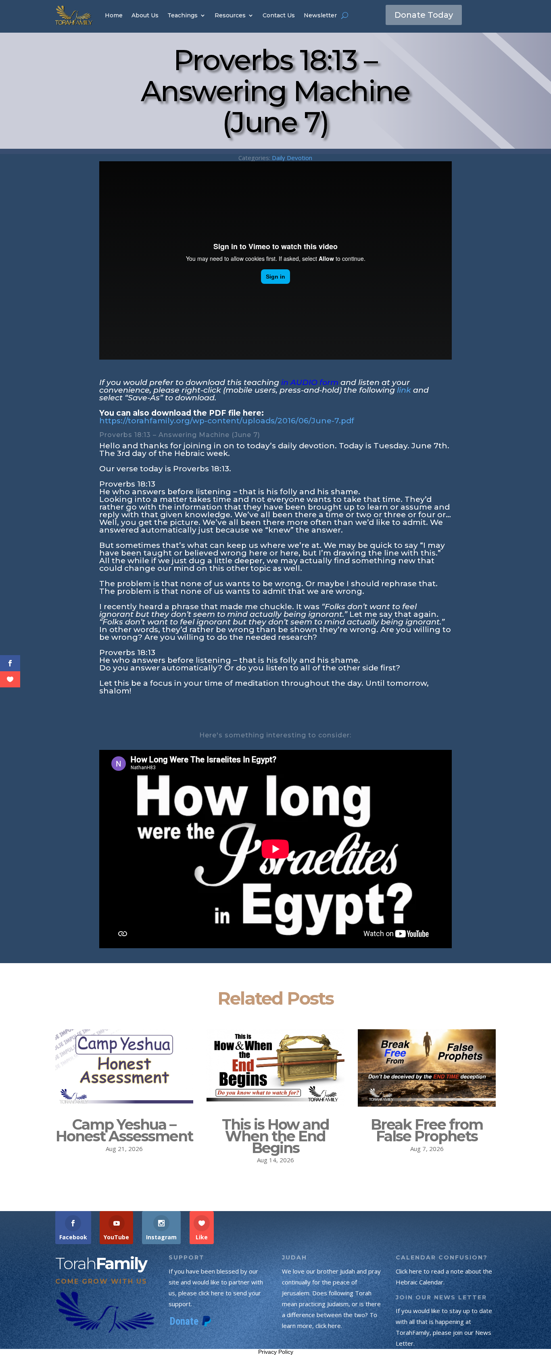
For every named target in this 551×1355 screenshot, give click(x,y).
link (404, 390)
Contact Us (279, 15)
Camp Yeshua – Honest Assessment (124, 1130)
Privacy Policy (275, 1352)
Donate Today (423, 15)
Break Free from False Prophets (427, 1130)
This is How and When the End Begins (275, 1136)
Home (114, 15)
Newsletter (320, 15)
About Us (145, 15)
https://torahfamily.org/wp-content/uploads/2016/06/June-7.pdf (226, 420)
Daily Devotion (292, 158)
